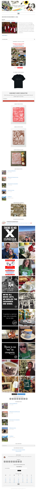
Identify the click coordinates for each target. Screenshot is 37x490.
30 (27, 482)
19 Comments (12, 20)
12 (9, 479)
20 (14, 480)
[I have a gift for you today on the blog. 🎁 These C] (10, 384)
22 (22, 480)
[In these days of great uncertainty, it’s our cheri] (27, 251)
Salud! (3, 19)
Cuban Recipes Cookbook (18, 202)
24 (31, 480)
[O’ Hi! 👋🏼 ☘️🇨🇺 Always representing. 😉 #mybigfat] (27, 351)
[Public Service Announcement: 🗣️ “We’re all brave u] (10, 301)
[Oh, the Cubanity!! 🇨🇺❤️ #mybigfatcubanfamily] (10, 351)
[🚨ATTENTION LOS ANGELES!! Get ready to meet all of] (10, 267)
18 (5, 480)
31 (31, 482)
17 (31, 479)
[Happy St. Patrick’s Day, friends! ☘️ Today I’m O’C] (27, 267)
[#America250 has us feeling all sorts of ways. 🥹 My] (27, 234)
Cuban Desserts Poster (18, 149)
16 (27, 479)
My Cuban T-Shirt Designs (18, 72)
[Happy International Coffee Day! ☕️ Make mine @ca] (27, 317)
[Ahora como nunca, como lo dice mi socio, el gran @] (27, 301)
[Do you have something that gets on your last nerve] (10, 234)
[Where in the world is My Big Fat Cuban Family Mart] (10, 334)
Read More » (4, 35)
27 (14, 482)
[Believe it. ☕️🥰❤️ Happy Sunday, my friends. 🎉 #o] (10, 368)
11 (5, 479)
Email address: (19, 466)
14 (18, 479)
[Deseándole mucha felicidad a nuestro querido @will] (10, 251)
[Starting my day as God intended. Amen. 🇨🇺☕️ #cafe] (27, 334)
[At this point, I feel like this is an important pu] (10, 317)
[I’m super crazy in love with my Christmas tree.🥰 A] (27, 368)
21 (18, 480)
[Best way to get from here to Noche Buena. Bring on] (27, 384)
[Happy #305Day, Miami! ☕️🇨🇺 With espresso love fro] (27, 284)
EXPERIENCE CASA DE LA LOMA (18, 41)
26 (9, 482)
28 (18, 482)
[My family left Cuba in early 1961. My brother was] (10, 284)
